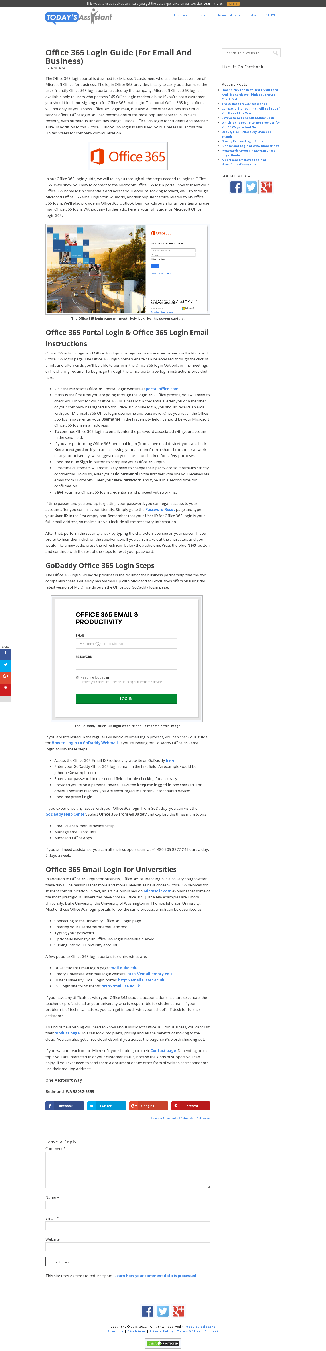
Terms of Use (189, 1331)
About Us (115, 1331)
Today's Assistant (199, 1327)
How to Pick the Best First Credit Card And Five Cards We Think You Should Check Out (250, 94)
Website (52, 1239)
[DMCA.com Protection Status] (163, 1347)
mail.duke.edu (123, 967)
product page (67, 1033)
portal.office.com (162, 388)
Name (52, 1197)
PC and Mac (187, 1118)
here (170, 760)
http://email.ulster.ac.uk (141, 980)
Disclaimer (136, 1331)
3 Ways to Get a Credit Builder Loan (248, 118)
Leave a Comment (163, 1118)
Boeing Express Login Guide (242, 141)
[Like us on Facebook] (236, 197)
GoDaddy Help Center (65, 814)
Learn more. (213, 3)
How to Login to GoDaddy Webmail (84, 742)
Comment (55, 1148)
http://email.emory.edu (149, 973)
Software (203, 1118)
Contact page (163, 1050)
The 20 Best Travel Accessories (244, 104)
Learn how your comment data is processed (155, 1275)
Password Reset (160, 509)
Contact (211, 1331)
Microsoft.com (157, 891)
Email (52, 1218)
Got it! (233, 3)
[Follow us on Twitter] (251, 197)
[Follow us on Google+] (266, 197)
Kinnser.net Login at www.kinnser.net (250, 146)
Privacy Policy (161, 1331)
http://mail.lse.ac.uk (121, 986)
